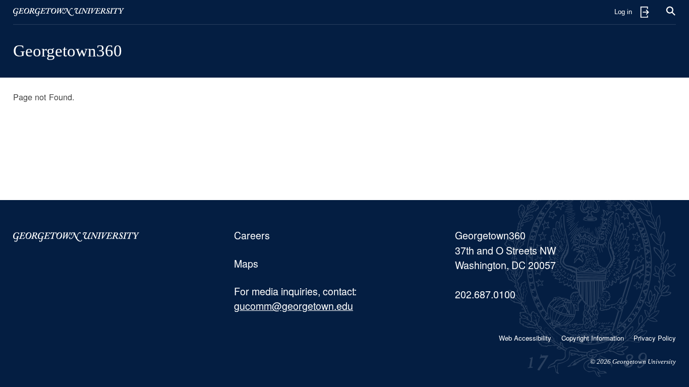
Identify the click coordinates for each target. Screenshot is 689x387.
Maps (246, 263)
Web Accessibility (525, 338)
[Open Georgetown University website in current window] (68, 12)
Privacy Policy (655, 338)
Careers (252, 235)
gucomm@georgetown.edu (293, 306)
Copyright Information (592, 338)
